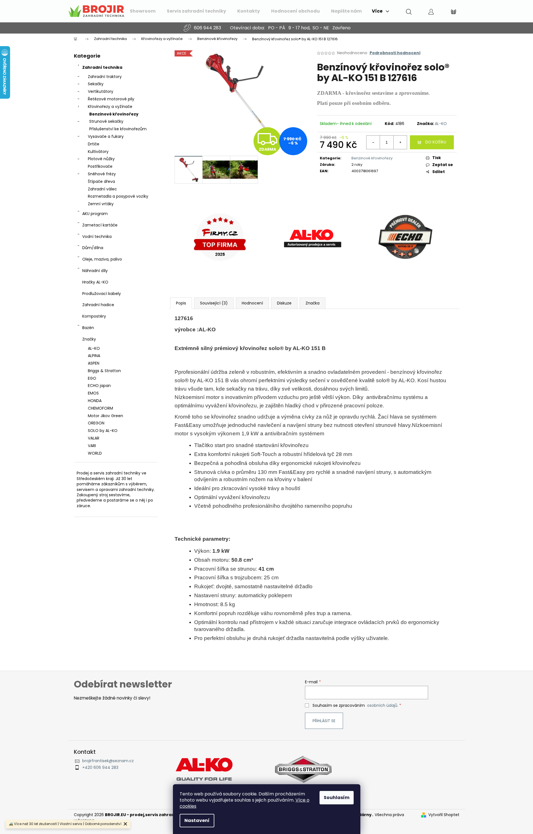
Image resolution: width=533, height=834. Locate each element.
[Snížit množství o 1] (373, 142)
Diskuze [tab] (284, 303)
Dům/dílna (92, 248)
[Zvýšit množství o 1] (400, 142)
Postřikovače (100, 166)
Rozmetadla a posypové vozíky (118, 196)
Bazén (88, 327)
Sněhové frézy (102, 174)
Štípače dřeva (101, 181)
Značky (89, 339)
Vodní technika (97, 236)
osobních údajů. (382, 705)
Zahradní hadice (98, 305)
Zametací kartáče (100, 225)
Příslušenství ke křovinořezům (118, 129)
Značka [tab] (313, 303)
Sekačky (96, 84)
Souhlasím (336, 797)
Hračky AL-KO (95, 282)
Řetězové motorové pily (111, 99)
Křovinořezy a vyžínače (110, 106)
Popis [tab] (181, 303)
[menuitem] (142, 11)
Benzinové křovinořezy (113, 114)
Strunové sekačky (106, 121)
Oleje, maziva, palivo (102, 259)
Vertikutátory (100, 91)
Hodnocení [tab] (252, 303)
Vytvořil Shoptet (443, 815)
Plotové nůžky (101, 159)
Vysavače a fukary (106, 136)
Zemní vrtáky (101, 204)
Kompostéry (94, 316)
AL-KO (441, 123)
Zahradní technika (102, 67)
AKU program (95, 213)
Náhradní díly (95, 270)
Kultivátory (98, 151)
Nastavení (197, 820)
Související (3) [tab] (214, 303)
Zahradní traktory (105, 76)
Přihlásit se (324, 721)
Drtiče (93, 144)
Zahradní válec (102, 189)
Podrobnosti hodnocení (395, 53)
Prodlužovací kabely (101, 293)
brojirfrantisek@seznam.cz (108, 761)
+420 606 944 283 (100, 767)
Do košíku (435, 142)
